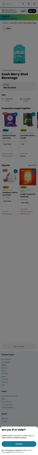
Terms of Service (17, 452)
